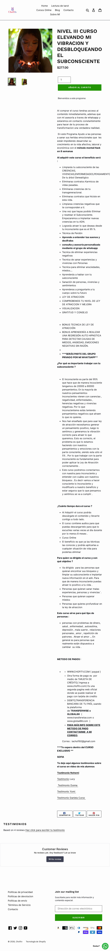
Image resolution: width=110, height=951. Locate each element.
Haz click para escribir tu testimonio (45, 830)
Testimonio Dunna (67, 785)
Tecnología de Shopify (36, 941)
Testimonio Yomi (66, 791)
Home (44, 5)
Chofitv (19, 941)
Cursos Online (43, 10)
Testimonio (63, 779)
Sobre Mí (55, 14)
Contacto (68, 10)
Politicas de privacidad (20, 892)
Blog (57, 10)
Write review (55, 859)
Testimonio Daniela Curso (71, 797)
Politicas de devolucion (20, 896)
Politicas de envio (17, 900)
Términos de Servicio (19, 905)
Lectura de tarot (60, 5)
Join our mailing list (67, 891)
